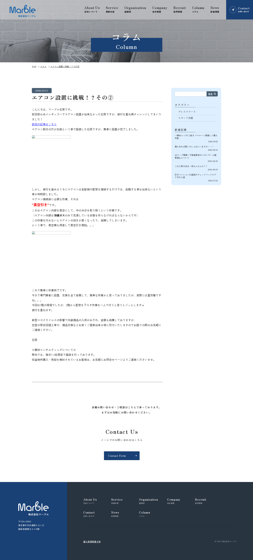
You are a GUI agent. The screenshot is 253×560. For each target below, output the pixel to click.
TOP (34, 66)
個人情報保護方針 (92, 541)
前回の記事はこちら (44, 124)
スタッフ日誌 (185, 118)
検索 (210, 93)
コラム (43, 66)
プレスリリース (187, 111)
